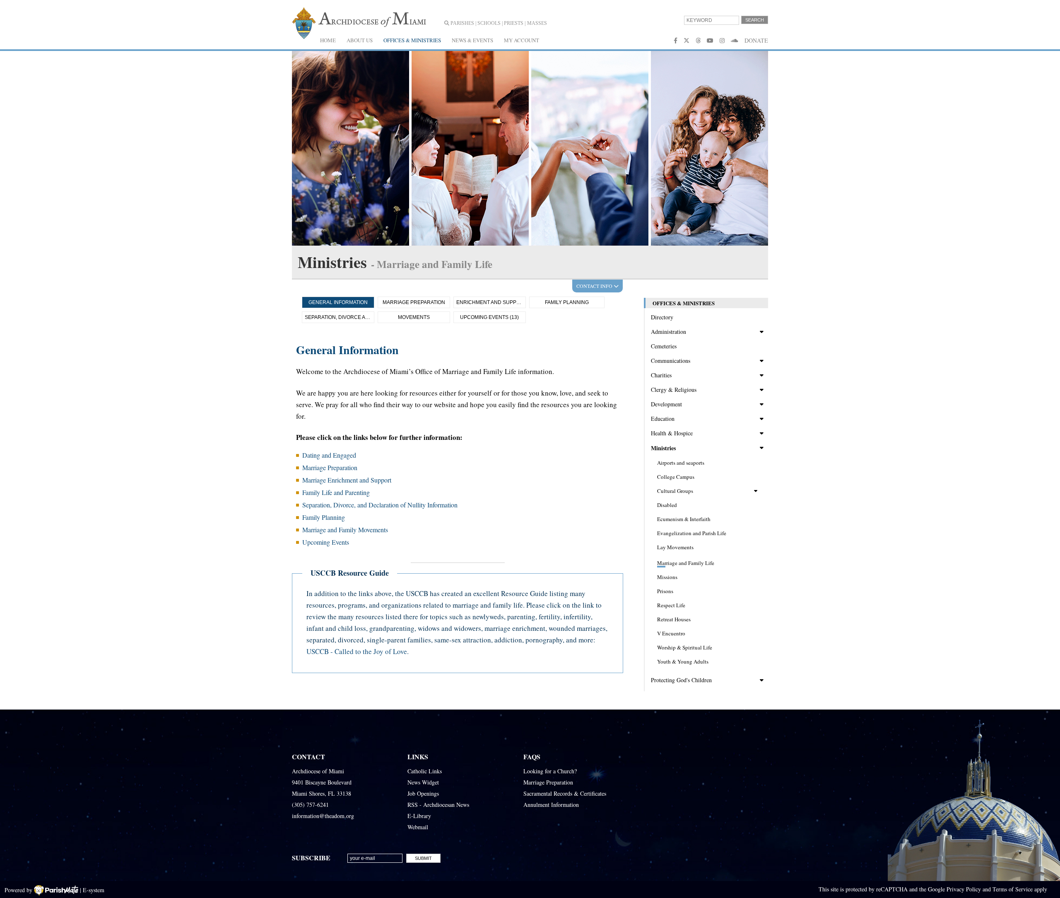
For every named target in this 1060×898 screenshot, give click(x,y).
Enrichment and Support (491, 302)
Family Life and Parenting (336, 492)
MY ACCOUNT (521, 40)
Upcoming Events (325, 542)
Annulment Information (551, 805)
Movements (414, 317)
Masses (537, 23)
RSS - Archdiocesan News (438, 805)
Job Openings (423, 793)
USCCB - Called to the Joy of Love (356, 651)
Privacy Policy (964, 889)
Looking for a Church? (550, 771)
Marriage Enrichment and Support (346, 480)
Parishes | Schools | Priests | (487, 23)
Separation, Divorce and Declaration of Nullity (339, 317)
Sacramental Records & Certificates (564, 793)
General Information (338, 302)
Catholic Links (424, 771)
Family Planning (567, 302)
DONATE (756, 40)
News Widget (423, 782)
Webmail (417, 827)
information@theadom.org (323, 816)
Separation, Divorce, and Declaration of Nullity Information (380, 504)
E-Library (419, 816)
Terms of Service (1013, 889)
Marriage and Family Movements (345, 529)
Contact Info (595, 285)
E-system (93, 890)
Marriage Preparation (414, 302)
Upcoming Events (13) (489, 317)
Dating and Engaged (329, 455)
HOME (328, 40)
